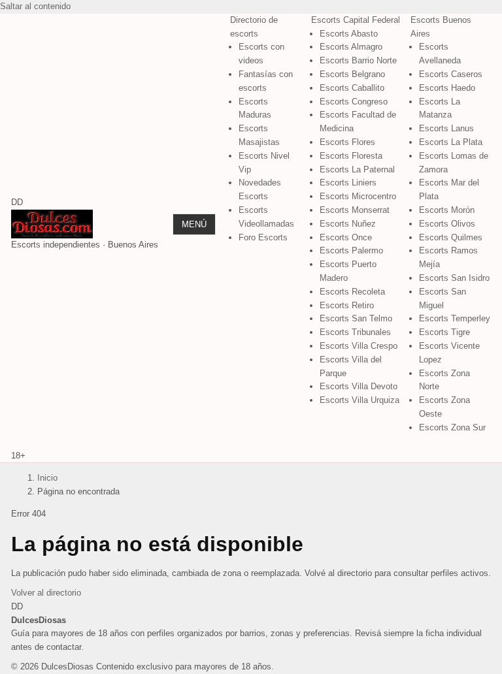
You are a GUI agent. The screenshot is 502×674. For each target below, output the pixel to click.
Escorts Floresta (351, 156)
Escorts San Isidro (454, 278)
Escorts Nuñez (348, 224)
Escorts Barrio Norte (358, 60)
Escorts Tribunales (355, 332)
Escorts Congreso (354, 101)
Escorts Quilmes (450, 237)
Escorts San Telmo (356, 318)
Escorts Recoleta (352, 292)
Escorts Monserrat (355, 210)
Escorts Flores (347, 142)
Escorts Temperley (454, 318)
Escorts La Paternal (357, 169)
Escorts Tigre (444, 332)
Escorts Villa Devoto (358, 386)
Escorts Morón (447, 210)
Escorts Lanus (446, 128)
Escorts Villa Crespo (358, 346)
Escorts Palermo (351, 250)
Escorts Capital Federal (355, 20)
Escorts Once (346, 237)
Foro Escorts (263, 237)
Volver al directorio (46, 593)
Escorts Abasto (349, 34)
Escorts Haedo (447, 88)
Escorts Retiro (347, 305)
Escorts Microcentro (358, 196)
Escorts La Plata (450, 142)
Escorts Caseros (450, 74)
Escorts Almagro (351, 47)
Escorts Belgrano (352, 74)
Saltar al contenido (35, 6)
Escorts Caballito (352, 88)
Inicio (47, 478)
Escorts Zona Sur (452, 427)
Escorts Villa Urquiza (359, 400)
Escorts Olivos (447, 224)
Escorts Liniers (348, 182)
